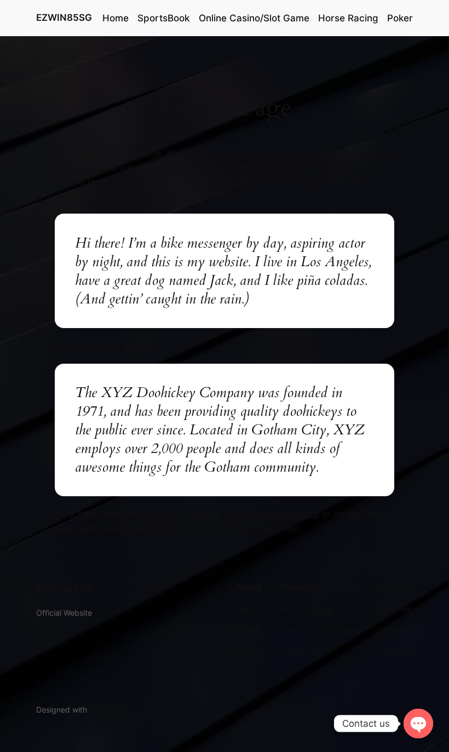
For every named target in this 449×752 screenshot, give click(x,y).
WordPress (108, 709)
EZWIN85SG (64, 17)
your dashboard (284, 513)
